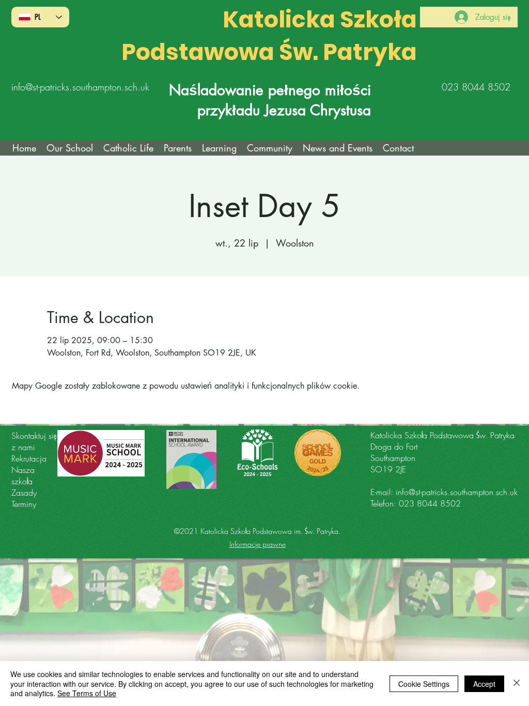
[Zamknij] (516, 683)
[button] (128, 148)
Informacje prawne (257, 544)
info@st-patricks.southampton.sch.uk (80, 87)
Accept (484, 684)
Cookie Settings (423, 684)
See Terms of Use (86, 693)
